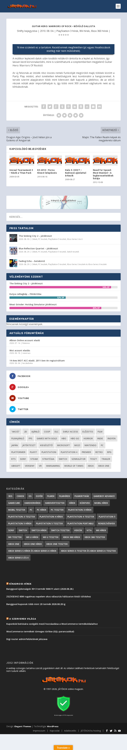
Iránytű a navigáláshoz (63, 200)
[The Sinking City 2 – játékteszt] (13, 238)
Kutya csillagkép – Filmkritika (25, 294)
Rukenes (26, 343)
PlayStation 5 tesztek (57, 239)
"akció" (15, 431)
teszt (93, 458)
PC (102, 445)
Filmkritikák (81, 496)
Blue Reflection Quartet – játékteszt (38, 248)
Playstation (49, 452)
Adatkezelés (70, 730)
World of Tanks (73, 465)
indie (100, 438)
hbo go (75, 438)
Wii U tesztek (51, 537)
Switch (63, 458)
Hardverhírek (32, 502)
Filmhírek (64, 496)
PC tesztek (42, 239)
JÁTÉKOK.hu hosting (91, 730)
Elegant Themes (22, 726)
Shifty (20, 31)
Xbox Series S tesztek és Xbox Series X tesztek (87, 264)
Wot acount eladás (19, 350)
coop (47, 431)
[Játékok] (63, 682)
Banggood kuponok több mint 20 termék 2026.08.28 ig (35, 604)
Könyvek (85, 502)
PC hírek (41, 509)
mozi (77, 445)
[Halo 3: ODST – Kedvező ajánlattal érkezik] (77, 160)
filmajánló (17, 438)
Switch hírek (39, 530)
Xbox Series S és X (75, 239)
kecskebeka (27, 363)
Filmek (51, 496)
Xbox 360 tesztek (95, 537)
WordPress (52, 726)
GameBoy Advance (104, 496)
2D (25, 431)
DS (30, 496)
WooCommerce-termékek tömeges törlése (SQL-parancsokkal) (40, 631)
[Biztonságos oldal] (63, 712)
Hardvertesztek (55, 502)
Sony (23, 458)
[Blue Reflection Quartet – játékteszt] (13, 250)
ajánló (35, 431)
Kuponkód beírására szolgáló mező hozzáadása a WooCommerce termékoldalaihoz (52, 623)
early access (70, 431)
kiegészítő (46, 445)
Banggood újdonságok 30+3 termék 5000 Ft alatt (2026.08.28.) (39, 588)
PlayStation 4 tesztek (80, 516)
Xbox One (103, 465)
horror (88, 438)
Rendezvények (106, 523)
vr (40, 465)
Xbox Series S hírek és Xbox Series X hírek (32, 550)
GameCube (14, 502)
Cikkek (34, 239)
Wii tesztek (15, 537)
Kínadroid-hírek (20, 584)
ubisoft (15, 465)
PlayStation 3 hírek (67, 31)
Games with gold (47, 438)
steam (34, 458)
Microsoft (63, 445)
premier (86, 452)
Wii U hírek (32, 537)
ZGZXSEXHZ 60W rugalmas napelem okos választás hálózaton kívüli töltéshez (48, 596)
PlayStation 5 (107, 516)
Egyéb (39, 496)
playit (33, 452)
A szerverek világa (22, 619)
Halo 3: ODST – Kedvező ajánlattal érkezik (75, 173)
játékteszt (29, 445)
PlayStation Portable (80, 523)
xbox (91, 465)
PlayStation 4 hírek (51, 516)
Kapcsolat (55, 730)
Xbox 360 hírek (99, 31)
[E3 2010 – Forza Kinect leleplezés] (49, 160)
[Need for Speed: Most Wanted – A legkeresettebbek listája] (105, 160)
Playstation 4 (69, 452)
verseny (29, 465)
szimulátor (78, 458)
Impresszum (39, 730)
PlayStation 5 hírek (20, 523)
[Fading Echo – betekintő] (13, 263)
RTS (13, 458)
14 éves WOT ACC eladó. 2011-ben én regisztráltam (37, 360)
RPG (109, 452)
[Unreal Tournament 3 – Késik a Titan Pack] (21, 160)
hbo (63, 438)
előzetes (87, 431)
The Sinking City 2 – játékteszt (35, 235)
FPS (30, 438)
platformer (18, 452)
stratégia (48, 458)
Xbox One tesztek (57, 543)
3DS (10, 496)
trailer (105, 458)
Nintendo (90, 445)
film (100, 431)
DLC (57, 431)
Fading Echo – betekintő (32, 261)
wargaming (53, 465)
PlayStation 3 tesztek (21, 516)
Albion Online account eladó (24, 340)
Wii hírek (84, 31)
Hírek (72, 502)
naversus (26, 353)
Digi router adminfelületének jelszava (26, 639)
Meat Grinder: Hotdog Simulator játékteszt (33, 304)
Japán (14, 445)
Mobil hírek (101, 502)
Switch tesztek (73, 251)
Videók (78, 530)
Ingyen (111, 438)
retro (99, 452)
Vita (89, 530)
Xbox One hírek (33, 543)
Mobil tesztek (16, 509)
